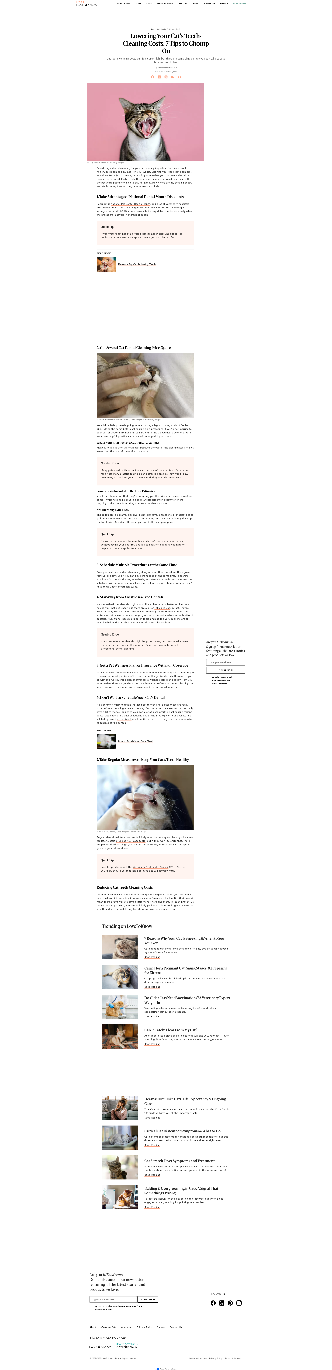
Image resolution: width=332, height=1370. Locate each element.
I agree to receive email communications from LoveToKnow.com (221, 680)
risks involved (162, 607)
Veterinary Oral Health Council (150, 867)
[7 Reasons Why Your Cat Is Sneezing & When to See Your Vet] (120, 947)
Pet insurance (105, 672)
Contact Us (176, 1327)
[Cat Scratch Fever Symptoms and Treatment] (120, 1167)
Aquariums (209, 3)
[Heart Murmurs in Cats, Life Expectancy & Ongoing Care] (120, 1108)
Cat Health (161, 29)
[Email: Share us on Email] (172, 77)
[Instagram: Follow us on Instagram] (239, 1303)
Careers (161, 1327)
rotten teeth (124, 719)
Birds (195, 3)
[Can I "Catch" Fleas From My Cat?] (120, 1036)
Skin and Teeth (175, 29)
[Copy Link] (179, 77)
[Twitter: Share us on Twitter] (159, 77)
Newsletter (126, 1327)
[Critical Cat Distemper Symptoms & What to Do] (120, 1138)
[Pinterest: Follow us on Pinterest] (231, 1303)
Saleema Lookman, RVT (167, 68)
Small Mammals (165, 3)
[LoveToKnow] (100, 1344)
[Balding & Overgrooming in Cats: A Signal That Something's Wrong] (120, 1197)
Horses (224, 3)
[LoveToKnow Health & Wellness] (126, 1344)
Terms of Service (232, 1358)
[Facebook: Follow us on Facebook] (214, 1303)
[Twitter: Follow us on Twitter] (222, 1303)
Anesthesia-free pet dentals (117, 641)
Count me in (226, 670)
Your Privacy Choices (169, 1369)
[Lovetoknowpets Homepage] (87, 3)
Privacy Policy (215, 1358)
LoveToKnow (240, 3)
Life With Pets (123, 3)
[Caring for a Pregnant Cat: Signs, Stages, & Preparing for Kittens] (120, 977)
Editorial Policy (145, 1327)
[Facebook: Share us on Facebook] (152, 77)
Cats (149, 3)
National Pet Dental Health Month (130, 203)
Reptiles (183, 3)
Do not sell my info (198, 1358)
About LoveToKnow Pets (102, 1327)
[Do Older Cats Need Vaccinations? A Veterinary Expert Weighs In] (120, 1007)
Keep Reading (152, 956)
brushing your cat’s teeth (131, 840)
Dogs (138, 3)
